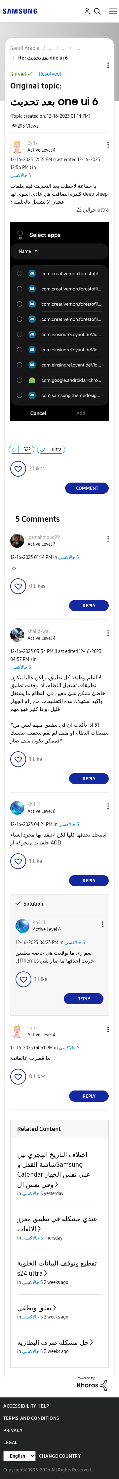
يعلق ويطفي (34, 1308)
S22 (27, 449)
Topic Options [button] (97, 65)
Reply (89, 606)
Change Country (60, 1456)
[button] (97, 145)
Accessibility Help (26, 1406)
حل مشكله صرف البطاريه (53, 1342)
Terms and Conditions (31, 1418)
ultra (56, 449)
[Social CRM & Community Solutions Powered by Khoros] (92, 1383)
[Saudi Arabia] (20, 11)
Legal (10, 1442)
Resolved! (50, 74)
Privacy (12, 1430)
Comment (87, 488)
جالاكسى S (20, 175)
